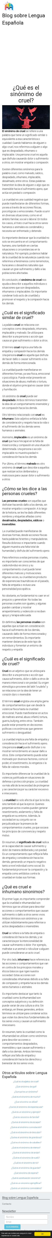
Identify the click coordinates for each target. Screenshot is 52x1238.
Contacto (6, 1204)
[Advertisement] (26, 54)
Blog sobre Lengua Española (23, 19)
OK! (42, 1234)
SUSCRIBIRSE (12, 1227)
